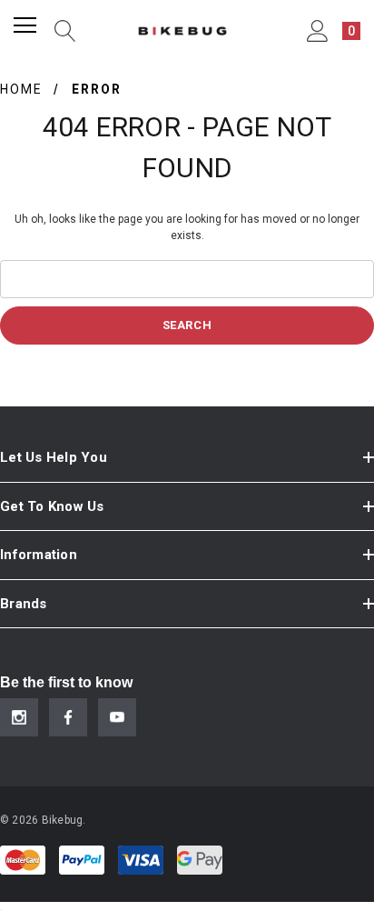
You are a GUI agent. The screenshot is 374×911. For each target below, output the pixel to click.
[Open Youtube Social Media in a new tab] (117, 717)
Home (21, 89)
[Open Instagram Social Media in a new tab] (19, 717)
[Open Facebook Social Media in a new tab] (68, 717)
